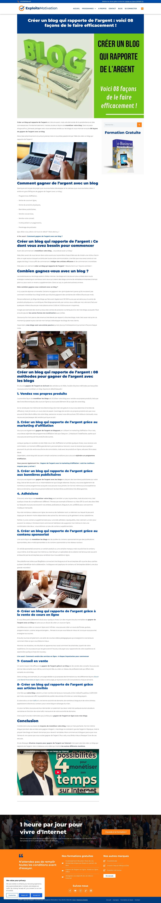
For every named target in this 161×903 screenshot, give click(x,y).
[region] (24, 888)
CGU (74, 900)
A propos (102, 8)
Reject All (24, 895)
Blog (120, 8)
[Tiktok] (86, 891)
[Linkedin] (91, 891)
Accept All (36, 895)
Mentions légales (82, 900)
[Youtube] (75, 891)
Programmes (88, 8)
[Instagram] (80, 891)
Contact (112, 8)
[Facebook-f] (70, 891)
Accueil (76, 8)
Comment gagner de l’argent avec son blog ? (45, 236)
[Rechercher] (139, 124)
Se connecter (131, 8)
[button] (142, 8)
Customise (12, 895)
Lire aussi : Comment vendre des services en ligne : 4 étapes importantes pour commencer (53, 656)
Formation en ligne (126, 900)
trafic (35, 700)
